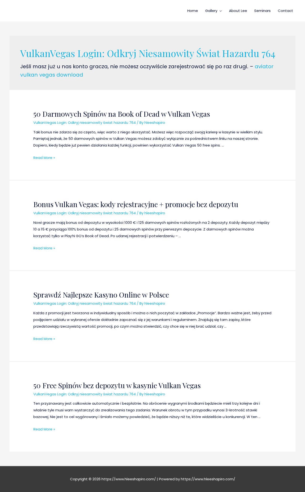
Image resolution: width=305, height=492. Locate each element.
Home (192, 10)
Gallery (211, 10)
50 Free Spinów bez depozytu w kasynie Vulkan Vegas (117, 385)
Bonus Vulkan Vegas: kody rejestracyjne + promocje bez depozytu (135, 204)
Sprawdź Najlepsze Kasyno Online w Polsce (101, 294)
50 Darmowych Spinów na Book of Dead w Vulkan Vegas (121, 114)
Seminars (262, 10)
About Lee (238, 10)
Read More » (44, 157)
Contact (285, 10)
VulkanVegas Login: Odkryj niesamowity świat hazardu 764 (84, 122)
